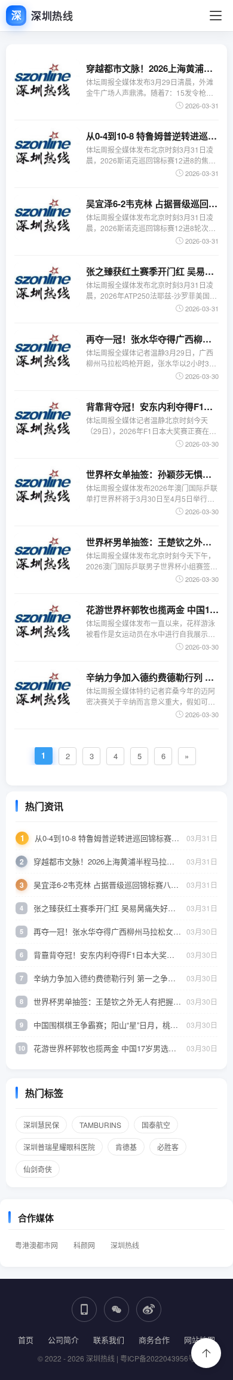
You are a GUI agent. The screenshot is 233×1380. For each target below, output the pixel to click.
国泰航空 (156, 1125)
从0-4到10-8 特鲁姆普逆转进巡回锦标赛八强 (152, 135)
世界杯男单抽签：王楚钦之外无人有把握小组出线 (152, 541)
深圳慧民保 (41, 1125)
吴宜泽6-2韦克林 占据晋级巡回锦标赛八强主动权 (152, 203)
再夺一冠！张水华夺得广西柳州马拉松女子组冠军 (152, 338)
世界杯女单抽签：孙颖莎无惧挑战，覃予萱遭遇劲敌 (152, 474)
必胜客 (168, 1147)
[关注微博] (148, 1309)
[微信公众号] (116, 1309)
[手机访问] (84, 1309)
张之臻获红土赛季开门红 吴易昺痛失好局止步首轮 (152, 271)
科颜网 (84, 1245)
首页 (25, 1339)
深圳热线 (125, 1245)
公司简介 (63, 1339)
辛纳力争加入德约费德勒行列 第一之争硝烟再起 (152, 677)
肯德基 (126, 1147)
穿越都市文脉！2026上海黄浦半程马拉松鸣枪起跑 (152, 68)
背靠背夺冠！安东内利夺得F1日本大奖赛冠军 (152, 406)
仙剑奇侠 (37, 1169)
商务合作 (154, 1339)
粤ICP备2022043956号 (157, 1358)
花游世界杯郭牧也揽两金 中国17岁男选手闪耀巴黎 (152, 609)
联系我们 (108, 1339)
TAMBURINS (100, 1125)
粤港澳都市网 (36, 1245)
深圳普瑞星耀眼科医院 (59, 1147)
